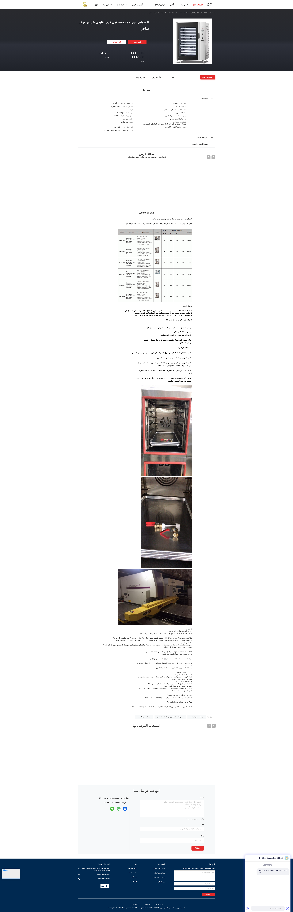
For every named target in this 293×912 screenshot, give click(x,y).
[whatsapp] (119, 809)
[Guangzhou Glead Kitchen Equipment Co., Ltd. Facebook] (107, 886)
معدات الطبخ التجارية (159, 868)
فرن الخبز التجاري (196, 12)
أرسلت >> (208, 894)
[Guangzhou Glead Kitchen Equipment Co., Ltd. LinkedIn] (102, 886)
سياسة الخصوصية (135, 904)
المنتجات (207, 12)
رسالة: (201, 797)
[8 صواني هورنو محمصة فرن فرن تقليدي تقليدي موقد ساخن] (192, 41)
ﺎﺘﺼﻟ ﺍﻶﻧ (198, 848)
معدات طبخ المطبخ (159, 873)
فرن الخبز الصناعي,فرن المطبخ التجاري (170, 717)
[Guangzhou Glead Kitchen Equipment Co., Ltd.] (84, 4)
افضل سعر (137, 42)
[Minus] (248, 858)
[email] (125, 809)
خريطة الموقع (159, 904)
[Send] (248, 908)
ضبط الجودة (133, 877)
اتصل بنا (135, 881)
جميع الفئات (161, 882)
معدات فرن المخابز (196, 717)
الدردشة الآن (116, 42)
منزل (213, 12)
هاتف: (202, 836)
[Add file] (287, 908)
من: (202, 824)
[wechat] (112, 809)
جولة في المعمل (132, 872)
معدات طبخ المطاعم (159, 877)
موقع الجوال (147, 904)
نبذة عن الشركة (132, 868)
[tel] (108, 809)
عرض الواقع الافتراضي (160, 6)
